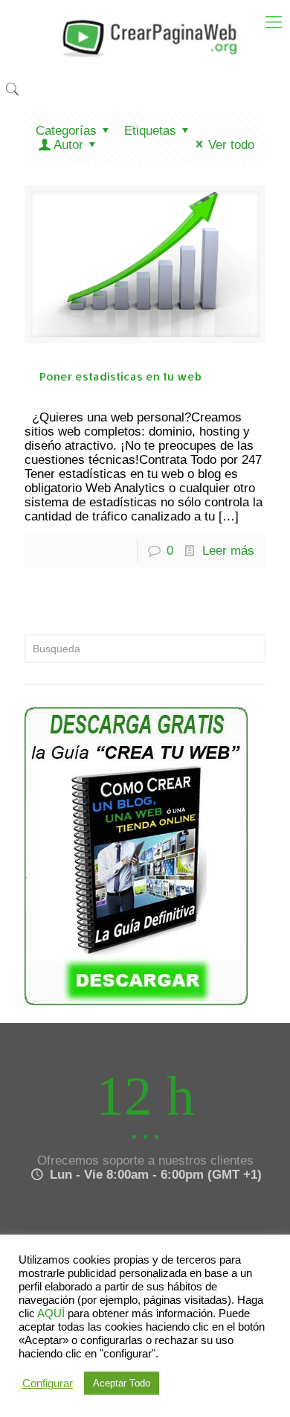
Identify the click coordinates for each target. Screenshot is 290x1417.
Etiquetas (150, 131)
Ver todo (231, 145)
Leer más (228, 551)
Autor (68, 145)
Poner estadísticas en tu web (120, 376)
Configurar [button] (47, 1383)
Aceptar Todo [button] (121, 1383)
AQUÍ (51, 1313)
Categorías (66, 131)
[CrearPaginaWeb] (145, 37)
